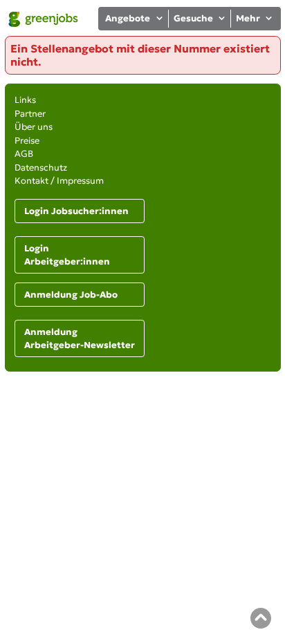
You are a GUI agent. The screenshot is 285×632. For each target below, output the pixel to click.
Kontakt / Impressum (59, 180)
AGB (24, 154)
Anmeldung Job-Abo (71, 294)
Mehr (248, 18)
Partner (30, 113)
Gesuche (193, 18)
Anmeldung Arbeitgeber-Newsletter (79, 339)
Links (25, 100)
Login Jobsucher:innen (76, 211)
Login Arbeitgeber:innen (67, 255)
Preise (27, 140)
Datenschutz (41, 167)
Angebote (127, 18)
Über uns (34, 127)
